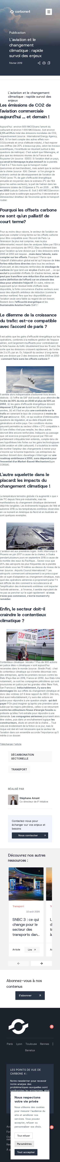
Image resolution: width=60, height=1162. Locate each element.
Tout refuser (23, 1135)
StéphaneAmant (30, 798)
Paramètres (24, 1144)
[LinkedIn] (52, 1027)
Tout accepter (26, 1152)
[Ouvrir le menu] (49, 12)
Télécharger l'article (10, 744)
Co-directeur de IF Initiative (34, 801)
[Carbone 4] (18, 1026)
